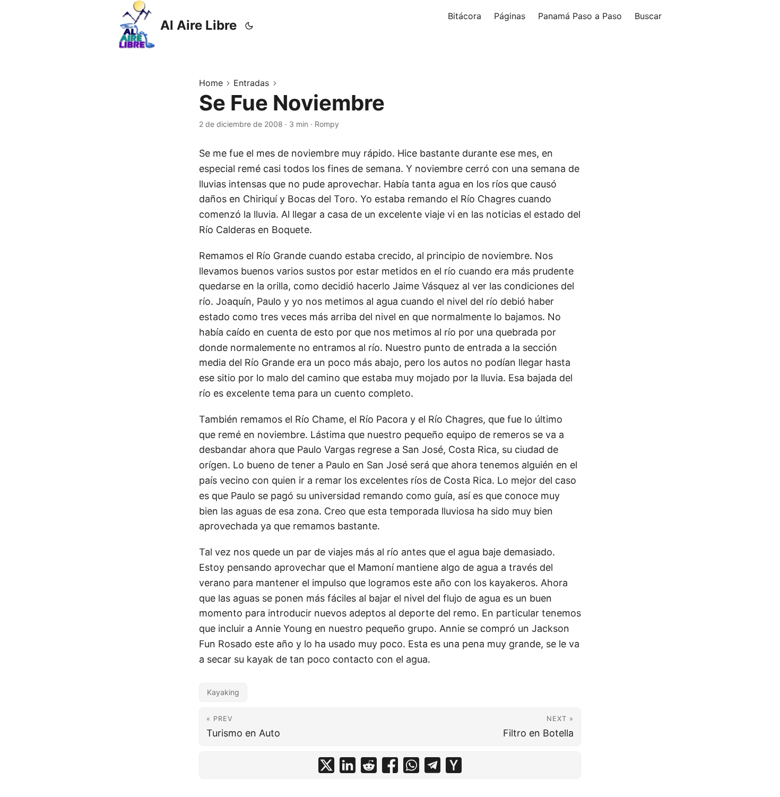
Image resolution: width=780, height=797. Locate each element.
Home (211, 83)
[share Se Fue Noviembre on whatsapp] (411, 765)
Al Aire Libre (198, 25)
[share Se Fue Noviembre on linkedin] (348, 765)
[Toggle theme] (249, 25)
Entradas (251, 83)
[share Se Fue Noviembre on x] (326, 765)
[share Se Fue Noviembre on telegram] (432, 765)
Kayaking (223, 692)
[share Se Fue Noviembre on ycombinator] (454, 765)
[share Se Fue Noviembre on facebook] (390, 765)
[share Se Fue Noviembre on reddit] (369, 765)
